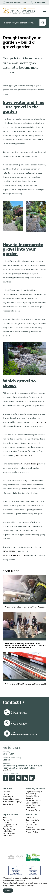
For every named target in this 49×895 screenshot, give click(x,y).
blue (30, 455)
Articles (6, 822)
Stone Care (8, 804)
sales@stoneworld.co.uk (14, 555)
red (32, 422)
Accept (7, 890)
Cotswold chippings (30, 464)
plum (21, 455)
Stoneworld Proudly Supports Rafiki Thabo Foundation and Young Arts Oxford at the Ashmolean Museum (25, 645)
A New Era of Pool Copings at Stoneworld (25, 684)
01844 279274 (9, 551)
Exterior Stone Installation (9, 830)
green (43, 422)
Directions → (8, 770)
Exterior (6, 791)
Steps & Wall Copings (12, 801)
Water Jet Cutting (33, 800)
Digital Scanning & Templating (34, 792)
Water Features (33, 805)
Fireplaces (30, 807)
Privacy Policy (32, 832)
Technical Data (32, 820)
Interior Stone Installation (9, 834)
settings (30, 885)
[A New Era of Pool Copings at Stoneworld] (24, 666)
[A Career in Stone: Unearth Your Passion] (24, 589)
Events (6, 817)
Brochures (30, 822)
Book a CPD (31, 825)
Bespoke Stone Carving (32, 797)
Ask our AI (7, 820)
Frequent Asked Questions (10, 826)
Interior (6, 794)
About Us (30, 817)
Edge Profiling (32, 803)
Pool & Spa (8, 796)
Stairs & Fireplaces (11, 799)
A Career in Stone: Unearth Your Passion (25, 607)
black (37, 422)
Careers (29, 827)
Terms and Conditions (35, 829)
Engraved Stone (33, 810)
